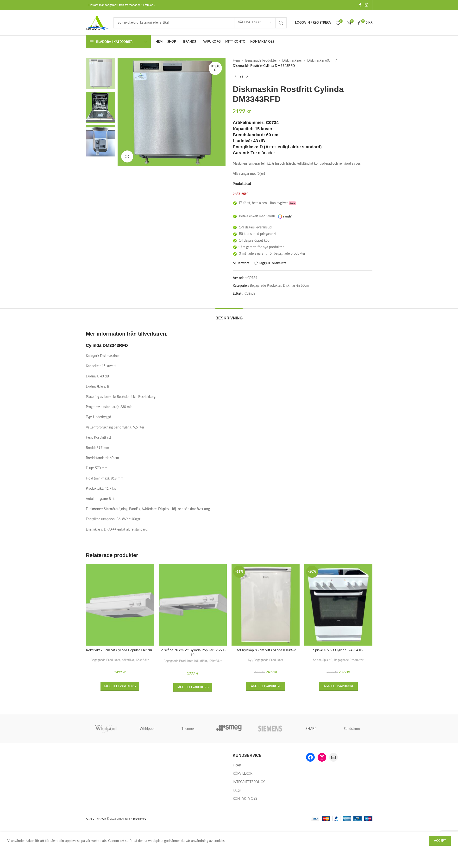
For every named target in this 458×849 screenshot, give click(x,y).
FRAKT (238, 765)
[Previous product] (235, 76)
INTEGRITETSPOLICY (249, 782)
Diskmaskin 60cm (320, 60)
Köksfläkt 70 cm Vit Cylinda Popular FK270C (119, 650)
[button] (119, 686)
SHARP (311, 729)
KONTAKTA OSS (245, 798)
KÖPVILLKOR (242, 773)
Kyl (250, 660)
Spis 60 (327, 660)
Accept (440, 840)
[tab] (229, 315)
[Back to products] (241, 76)
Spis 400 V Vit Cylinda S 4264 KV (338, 650)
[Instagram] (322, 757)
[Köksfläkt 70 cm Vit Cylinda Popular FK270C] (120, 605)
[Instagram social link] (366, 5)
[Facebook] (310, 757)
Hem (236, 60)
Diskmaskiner (292, 60)
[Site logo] (97, 22)
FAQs (237, 790)
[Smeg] (228, 729)
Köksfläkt (127, 660)
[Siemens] (270, 729)
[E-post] (333, 757)
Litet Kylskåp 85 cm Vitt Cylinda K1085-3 (265, 650)
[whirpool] (106, 729)
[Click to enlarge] (127, 156)
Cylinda (250, 293)
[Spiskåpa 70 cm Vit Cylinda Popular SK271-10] (193, 605)
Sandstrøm (352, 729)
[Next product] (247, 76)
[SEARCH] (281, 22)
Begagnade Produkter (261, 60)
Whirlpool (147, 729)
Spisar (317, 660)
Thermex (188, 729)
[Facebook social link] (360, 5)
